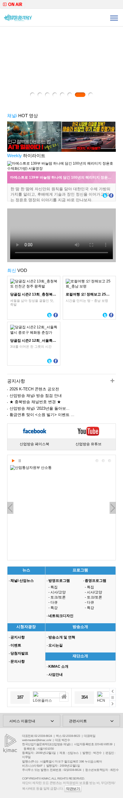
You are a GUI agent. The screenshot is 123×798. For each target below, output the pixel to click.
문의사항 (17, 661)
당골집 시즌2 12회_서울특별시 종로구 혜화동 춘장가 (33, 340)
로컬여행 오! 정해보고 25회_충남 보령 (89, 294)
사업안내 (55, 674)
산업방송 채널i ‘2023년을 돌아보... (40, 408)
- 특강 (53, 608)
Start (13, 461)
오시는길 (55, 645)
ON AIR (13, 4)
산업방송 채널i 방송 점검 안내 (36, 395)
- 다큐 (53, 602)
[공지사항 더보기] (112, 381)
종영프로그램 (95, 581)
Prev (10, 508)
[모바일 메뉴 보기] (114, 18)
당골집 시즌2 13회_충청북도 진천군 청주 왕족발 (33, 294)
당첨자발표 (19, 653)
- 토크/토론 (57, 597)
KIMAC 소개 (58, 666)
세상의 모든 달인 (61, 65)
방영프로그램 (59, 581)
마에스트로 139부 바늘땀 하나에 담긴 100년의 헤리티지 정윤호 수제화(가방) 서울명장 (63, 177)
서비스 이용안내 (22, 721)
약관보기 (73, 789)
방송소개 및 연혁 (61, 637)
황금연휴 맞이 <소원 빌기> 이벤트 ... (42, 414)
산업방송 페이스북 (34, 444)
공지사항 (17, 637)
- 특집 (53, 587)
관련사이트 (78, 721)
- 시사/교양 (57, 592)
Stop (19, 461)
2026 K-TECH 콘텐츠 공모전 (34, 389)
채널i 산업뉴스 (22, 581)
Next (113, 508)
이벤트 (15, 645)
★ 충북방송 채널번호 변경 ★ (35, 402)
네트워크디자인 (60, 616)
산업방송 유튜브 (89, 444)
